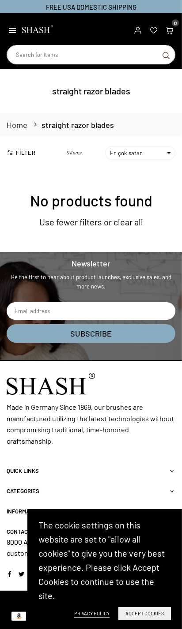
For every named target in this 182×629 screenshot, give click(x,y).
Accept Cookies (144, 613)
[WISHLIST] (154, 29)
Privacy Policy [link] (92, 613)
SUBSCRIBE (91, 333)
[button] (12, 29)
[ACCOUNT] (138, 29)
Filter (26, 152)
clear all (128, 222)
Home (17, 125)
